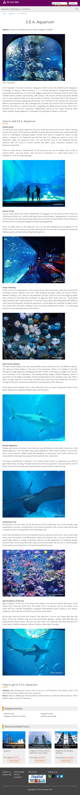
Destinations (16, 9)
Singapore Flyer (47, 713)
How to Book (19, 772)
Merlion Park (9, 713)
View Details (14, 761)
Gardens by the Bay (48, 716)
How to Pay (6, 774)
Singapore (12, 13)
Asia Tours (5, 9)
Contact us (6, 772)
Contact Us (26, 9)
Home (4, 13)
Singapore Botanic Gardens (15, 716)
